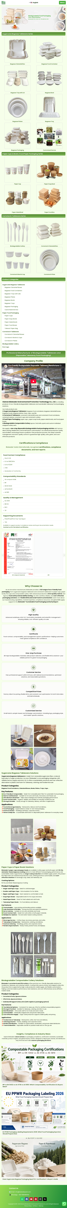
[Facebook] (27, 1199)
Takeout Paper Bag (11, 328)
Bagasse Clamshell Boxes (13, 287)
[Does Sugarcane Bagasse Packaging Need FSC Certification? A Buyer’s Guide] (33, 1157)
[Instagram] (40, 1199)
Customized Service (11, 310)
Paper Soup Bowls (11, 319)
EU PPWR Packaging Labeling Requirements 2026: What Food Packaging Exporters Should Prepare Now (32, 1133)
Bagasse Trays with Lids (13, 294)
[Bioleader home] (4, 2)
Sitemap (41, 1206)
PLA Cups (5, 347)
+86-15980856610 (23, 1195)
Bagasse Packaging (11, 307)
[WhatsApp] (22, 1199)
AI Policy (35, 1206)
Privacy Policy (28, 1206)
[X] (45, 1199)
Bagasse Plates (10, 297)
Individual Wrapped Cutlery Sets (14, 1002)
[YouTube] (31, 1199)
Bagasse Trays (10, 303)
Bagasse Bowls (10, 300)
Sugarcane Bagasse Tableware (13, 285)
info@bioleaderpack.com (23, 1192)
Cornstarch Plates (11, 341)
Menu (62, 2)
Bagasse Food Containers (13, 291)
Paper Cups (9, 316)
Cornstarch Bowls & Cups (13, 338)
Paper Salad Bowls (11, 322)
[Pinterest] (36, 1199)
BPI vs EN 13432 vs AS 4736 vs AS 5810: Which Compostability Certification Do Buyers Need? (33, 1086)
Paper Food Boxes (11, 325)
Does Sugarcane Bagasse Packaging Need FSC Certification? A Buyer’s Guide (30, 1179)
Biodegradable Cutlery (10, 344)
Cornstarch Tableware (10, 332)
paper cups (24, 419)
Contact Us (13, 1188)
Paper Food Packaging (10, 313)
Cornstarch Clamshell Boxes (14, 334)
